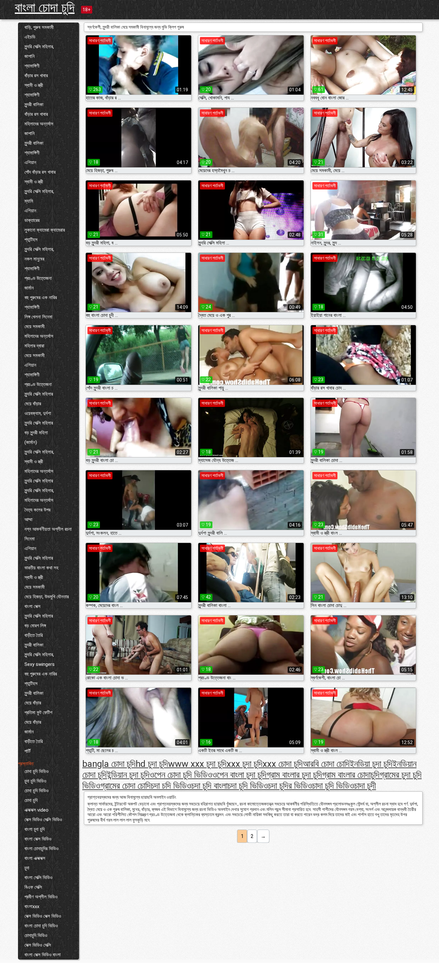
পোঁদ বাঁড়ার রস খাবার (40, 172)
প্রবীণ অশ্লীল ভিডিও (41, 897)
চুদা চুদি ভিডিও (35, 781)
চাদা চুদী (365, 785)
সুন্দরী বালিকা (33, 104)
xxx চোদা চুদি (283, 764)
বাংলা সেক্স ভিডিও (37, 839)
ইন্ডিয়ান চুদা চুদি (128, 774)
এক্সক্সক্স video (36, 810)
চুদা (26, 868)
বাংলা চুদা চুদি (34, 829)
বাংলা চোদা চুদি (45, 7)
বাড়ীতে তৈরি (33, 635)
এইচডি (29, 37)
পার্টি (27, 751)
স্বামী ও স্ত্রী (33, 85)
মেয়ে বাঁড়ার (32, 404)
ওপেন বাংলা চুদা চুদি (239, 774)
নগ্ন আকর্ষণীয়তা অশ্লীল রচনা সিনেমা (48, 534)
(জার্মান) (30, 442)
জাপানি (29, 56)
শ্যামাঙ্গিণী (32, 66)
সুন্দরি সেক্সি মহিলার (38, 394)
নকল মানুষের (34, 259)
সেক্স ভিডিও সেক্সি (37, 945)
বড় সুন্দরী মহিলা (36, 433)
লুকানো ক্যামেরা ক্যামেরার (44, 230)
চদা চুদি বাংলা (209, 785)
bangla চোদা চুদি (109, 764)
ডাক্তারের (32, 220)
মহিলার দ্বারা (34, 346)
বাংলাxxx (31, 906)
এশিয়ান (30, 162)
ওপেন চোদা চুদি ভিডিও (180, 774)
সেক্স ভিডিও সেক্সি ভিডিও (43, 820)
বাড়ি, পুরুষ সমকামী (39, 27)
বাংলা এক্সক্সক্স (34, 858)
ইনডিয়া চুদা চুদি (371, 764)
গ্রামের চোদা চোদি (125, 785)
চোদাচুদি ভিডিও (35, 935)
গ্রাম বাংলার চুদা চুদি (294, 774)
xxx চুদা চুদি (245, 764)
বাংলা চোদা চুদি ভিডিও (41, 926)
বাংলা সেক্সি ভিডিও (38, 877)
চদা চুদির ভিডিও (290, 785)
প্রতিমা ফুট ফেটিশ (38, 712)
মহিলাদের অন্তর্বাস (38, 124)
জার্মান (29, 288)
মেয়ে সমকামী (34, 326)
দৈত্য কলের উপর (37, 510)
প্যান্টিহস (31, 240)
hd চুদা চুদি (152, 764)
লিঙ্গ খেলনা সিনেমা (38, 317)
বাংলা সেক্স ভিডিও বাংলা (42, 955)
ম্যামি (28, 201)
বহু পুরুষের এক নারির (40, 297)
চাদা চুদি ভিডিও (333, 785)
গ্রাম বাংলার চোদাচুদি (351, 774)
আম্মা (28, 519)
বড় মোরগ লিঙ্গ (35, 626)
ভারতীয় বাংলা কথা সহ (41, 568)
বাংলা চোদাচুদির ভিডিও (41, 848)
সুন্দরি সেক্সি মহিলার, (39, 47)
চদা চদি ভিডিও (171, 785)
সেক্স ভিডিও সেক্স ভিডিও (42, 916)
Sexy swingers (39, 664)
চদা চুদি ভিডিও (248, 785)
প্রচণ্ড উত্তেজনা (38, 278)
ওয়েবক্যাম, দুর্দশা (37, 413)
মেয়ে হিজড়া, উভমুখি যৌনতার (46, 597)
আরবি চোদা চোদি (326, 764)
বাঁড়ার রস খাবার (36, 75)
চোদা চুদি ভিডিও (36, 771)
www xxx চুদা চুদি (197, 764)
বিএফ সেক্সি (33, 887)
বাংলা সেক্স (32, 606)
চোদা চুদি (31, 800)
